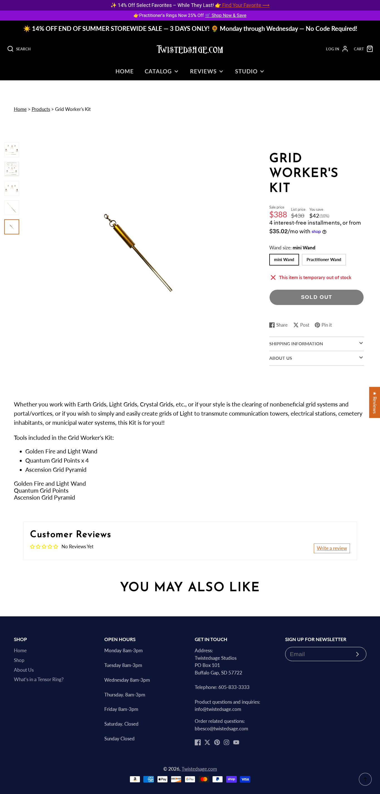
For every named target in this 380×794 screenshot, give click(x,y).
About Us (24, 670)
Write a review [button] (332, 548)
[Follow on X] (207, 742)
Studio (246, 71)
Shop (19, 660)
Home (124, 71)
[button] (190, 483)
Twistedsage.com (199, 769)
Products (41, 109)
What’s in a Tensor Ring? (39, 679)
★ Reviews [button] (374, 402)
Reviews (203, 71)
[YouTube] (236, 742)
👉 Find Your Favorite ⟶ (242, 5)
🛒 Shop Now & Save (225, 15)
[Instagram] (226, 742)
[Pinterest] (217, 742)
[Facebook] (198, 742)
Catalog (158, 71)
